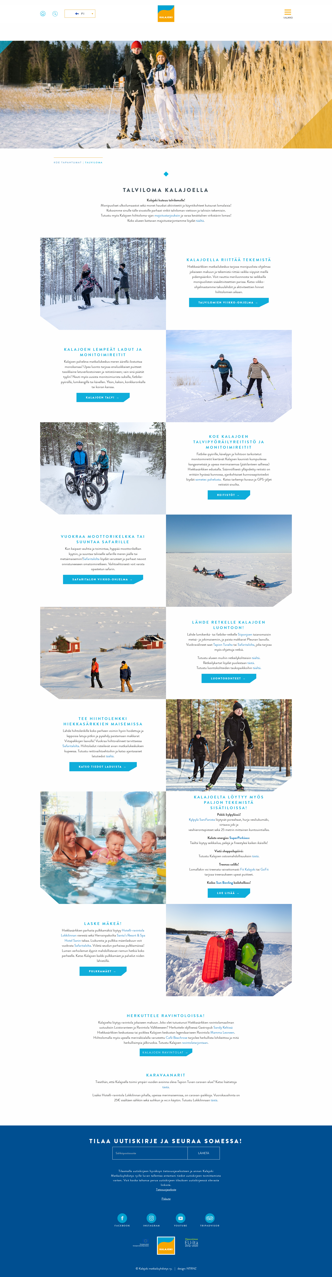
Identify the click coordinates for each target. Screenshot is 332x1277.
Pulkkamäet (100, 971)
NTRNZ (192, 1268)
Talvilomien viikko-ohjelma (226, 302)
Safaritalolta (91, 558)
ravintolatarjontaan (195, 1042)
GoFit (265, 869)
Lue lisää (226, 893)
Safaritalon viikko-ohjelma (100, 579)
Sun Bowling (224, 882)
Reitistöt (226, 495)
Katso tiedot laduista (100, 767)
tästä (250, 663)
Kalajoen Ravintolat (163, 1052)
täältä (200, 220)
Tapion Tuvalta (223, 644)
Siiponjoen (245, 634)
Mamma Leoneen (222, 1032)
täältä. (257, 668)
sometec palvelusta (208, 479)
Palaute (166, 1198)
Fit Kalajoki (248, 869)
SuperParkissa (239, 838)
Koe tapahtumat (68, 162)
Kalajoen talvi (100, 397)
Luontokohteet (226, 678)
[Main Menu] (288, 12)
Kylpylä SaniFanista (202, 819)
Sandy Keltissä (223, 1027)
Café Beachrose (176, 1037)
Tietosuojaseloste (166, 1189)
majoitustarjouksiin (167, 215)
